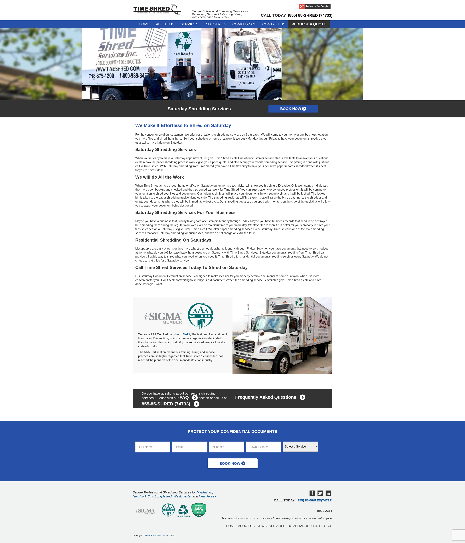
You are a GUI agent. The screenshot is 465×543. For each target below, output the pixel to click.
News (262, 526)
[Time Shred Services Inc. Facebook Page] (312, 495)
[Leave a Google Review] (315, 7)
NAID (186, 334)
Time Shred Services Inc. (157, 535)
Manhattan (204, 492)
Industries (215, 24)
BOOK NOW (290, 109)
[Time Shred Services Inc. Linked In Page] (328, 495)
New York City (143, 496)
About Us (165, 24)
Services (189, 24)
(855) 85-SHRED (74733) (310, 15)
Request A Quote (309, 24)
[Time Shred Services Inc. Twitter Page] (320, 495)
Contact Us (273, 24)
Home (144, 24)
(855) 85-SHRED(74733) (314, 500)
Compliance (244, 24)
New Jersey (207, 496)
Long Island (163, 496)
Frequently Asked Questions (265, 397)
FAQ (184, 397)
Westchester (182, 496)
